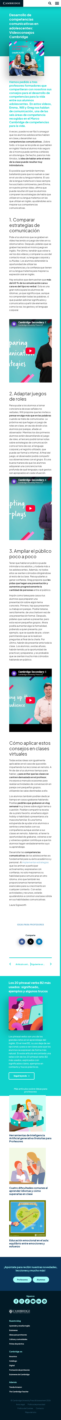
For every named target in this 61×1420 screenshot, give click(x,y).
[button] (50, 3)
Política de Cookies (25, 1408)
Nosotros (13, 1356)
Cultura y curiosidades (18, 1339)
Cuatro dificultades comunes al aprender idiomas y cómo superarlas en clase (28, 1190)
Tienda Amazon (15, 1387)
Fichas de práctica (16, 1344)
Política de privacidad (36, 1404)
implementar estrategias (35, 862)
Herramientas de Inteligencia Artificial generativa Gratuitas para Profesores (30, 1138)
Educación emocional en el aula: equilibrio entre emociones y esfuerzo (29, 1243)
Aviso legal (20, 1404)
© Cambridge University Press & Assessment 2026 (31, 1400)
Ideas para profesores (30, 925)
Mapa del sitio (30, 1412)
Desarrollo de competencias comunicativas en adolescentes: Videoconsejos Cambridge (23, 26)
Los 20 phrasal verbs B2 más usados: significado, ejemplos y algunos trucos (30, 987)
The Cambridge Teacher (18, 1392)
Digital (12, 1365)
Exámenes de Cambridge (19, 1374)
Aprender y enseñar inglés (19, 1326)
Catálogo (13, 1361)
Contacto (40, 1408)
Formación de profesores (19, 1370)
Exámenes (13, 1330)
